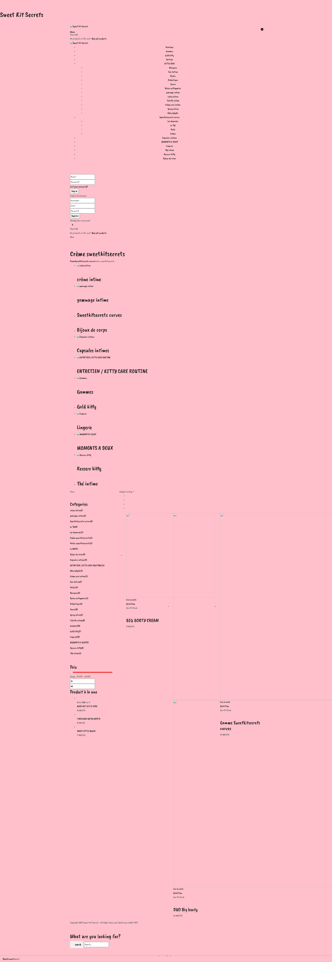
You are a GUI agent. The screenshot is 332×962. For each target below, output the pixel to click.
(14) (78, 636)
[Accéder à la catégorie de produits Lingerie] (81, 413)
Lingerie (84, 427)
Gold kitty (86, 406)
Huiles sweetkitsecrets (80, 543)
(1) (82, 510)
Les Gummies (173, 121)
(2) (85, 515)
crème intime (173, 96)
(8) (76, 609)
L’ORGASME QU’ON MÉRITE (88, 718)
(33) (103, 565)
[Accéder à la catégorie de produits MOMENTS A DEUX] (86, 434)
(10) (78, 625)
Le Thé (173, 125)
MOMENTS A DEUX (95, 447)
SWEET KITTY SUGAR (86, 731)
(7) (81, 581)
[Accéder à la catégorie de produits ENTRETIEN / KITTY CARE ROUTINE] (93, 357)
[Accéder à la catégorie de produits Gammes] (82, 377)
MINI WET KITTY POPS (87, 706)
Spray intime (173, 108)
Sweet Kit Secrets (21, 14)
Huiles (173, 76)
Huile (173, 129)
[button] (166, 31)
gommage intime (173, 92)
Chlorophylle (173, 113)
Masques (173, 67)
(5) (86, 559)
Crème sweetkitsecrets (80, 537)
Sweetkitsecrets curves (85, 261)
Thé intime (87, 483)
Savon (173, 84)
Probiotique (173, 80)
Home (72, 261)
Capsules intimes (93, 350)
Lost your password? (79, 186)
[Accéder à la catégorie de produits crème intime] (83, 265)
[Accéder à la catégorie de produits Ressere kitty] (84, 454)
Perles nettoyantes (173, 88)
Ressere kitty (89, 468)
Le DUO (73, 548)
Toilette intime (173, 100)
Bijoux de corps (92, 329)
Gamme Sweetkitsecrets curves (240, 725)
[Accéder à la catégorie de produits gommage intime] (85, 285)
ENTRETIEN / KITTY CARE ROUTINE (112, 371)
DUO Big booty (185, 909)
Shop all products (99, 38)
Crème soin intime (173, 104)
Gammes (85, 391)
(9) (91, 521)
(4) (76, 526)
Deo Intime (173, 71)
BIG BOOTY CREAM (142, 620)
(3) (82, 532)
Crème (173, 133)
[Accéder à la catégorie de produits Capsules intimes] (85, 336)
